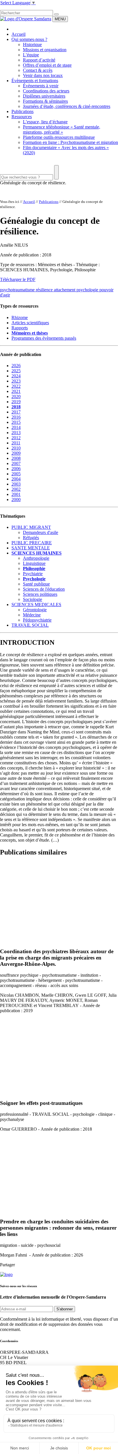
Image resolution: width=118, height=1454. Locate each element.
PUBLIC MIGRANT (31, 527)
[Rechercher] (56, 14)
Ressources (21, 116)
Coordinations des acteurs (46, 90)
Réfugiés (31, 537)
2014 (16, 427)
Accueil (18, 34)
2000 (16, 499)
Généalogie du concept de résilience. (33, 182)
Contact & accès (37, 70)
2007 (16, 463)
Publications (22, 111)
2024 (16, 375)
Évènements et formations (34, 80)
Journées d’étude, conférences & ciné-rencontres (66, 106)
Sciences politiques (40, 594)
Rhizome (19, 317)
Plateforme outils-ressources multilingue (59, 137)
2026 (16, 365)
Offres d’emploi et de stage (47, 65)
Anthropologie (36, 558)
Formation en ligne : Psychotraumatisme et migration (70, 142)
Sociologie (32, 599)
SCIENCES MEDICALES (36, 604)
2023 (16, 381)
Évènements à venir (40, 85)
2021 (16, 391)
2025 (16, 370)
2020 (16, 396)
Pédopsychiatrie (37, 620)
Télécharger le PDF (18, 279)
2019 (16, 401)
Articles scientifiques (30, 322)
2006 (16, 468)
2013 (16, 432)
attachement (65, 289)
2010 (16, 448)
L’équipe (31, 54)
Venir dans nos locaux (43, 75)
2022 (16, 386)
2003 (16, 484)
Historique (32, 44)
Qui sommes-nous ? (29, 39)
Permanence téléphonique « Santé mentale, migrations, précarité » (61, 129)
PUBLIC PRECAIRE (31, 542)
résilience (45, 289)
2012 (16, 437)
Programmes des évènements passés (43, 338)
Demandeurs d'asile (40, 532)
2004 (16, 478)
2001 (16, 494)
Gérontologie (35, 609)
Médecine (32, 614)
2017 (16, 412)
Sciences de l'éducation (44, 589)
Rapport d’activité (39, 60)
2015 (16, 422)
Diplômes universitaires (44, 96)
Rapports (19, 327)
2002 (16, 489)
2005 (16, 473)
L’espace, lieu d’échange (45, 121)
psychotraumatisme (18, 289)
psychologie (87, 289)
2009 (16, 453)
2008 (16, 458)
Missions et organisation (44, 49)
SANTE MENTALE (30, 547)
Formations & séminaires (45, 101)
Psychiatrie (33, 573)
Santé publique (36, 583)
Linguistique (34, 563)
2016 (16, 417)
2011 (15, 442)
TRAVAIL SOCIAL (30, 625)
